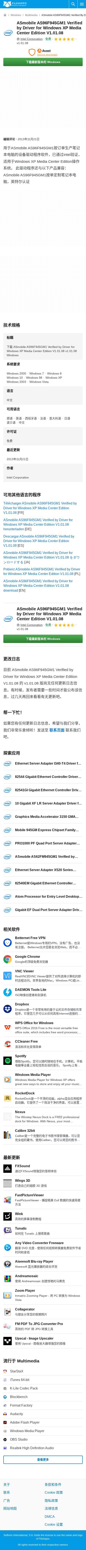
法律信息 (51, 1508)
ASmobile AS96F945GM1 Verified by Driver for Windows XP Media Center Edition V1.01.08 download (38, 585)
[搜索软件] (73, 4)
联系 (6, 1492)
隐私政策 (51, 1500)
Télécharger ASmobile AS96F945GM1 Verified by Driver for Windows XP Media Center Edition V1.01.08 (40, 508)
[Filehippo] (15, 4)
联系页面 (56, 730)
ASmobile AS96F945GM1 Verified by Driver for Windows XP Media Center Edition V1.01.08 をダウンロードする (41, 557)
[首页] (5, 15)
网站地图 (10, 1508)
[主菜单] (82, 4)
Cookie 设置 (54, 1524)
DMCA (50, 1516)
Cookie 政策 (54, 1492)
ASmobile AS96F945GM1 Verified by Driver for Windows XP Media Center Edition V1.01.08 (49, 28)
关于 (6, 1484)
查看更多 (43, 1459)
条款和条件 (53, 1484)
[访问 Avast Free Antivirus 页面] (43, 52)
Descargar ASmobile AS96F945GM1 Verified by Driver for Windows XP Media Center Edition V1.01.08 (38, 541)
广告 (6, 1500)
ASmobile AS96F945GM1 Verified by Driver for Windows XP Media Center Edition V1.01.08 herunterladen (38, 524)
